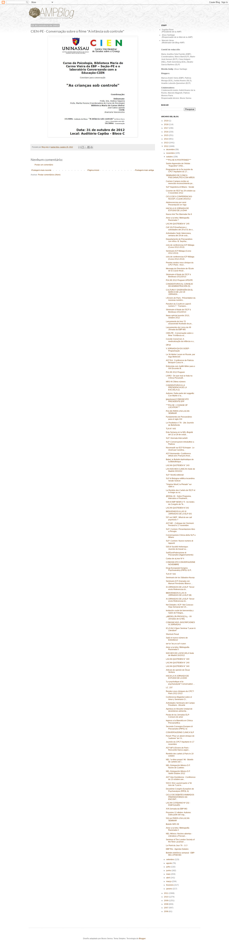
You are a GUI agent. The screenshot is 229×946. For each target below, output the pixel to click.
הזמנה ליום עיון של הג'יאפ (176, 644)
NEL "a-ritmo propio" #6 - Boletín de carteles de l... (179, 761)
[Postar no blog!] (82, 147)
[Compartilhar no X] (85, 147)
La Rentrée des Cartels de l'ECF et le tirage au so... (180, 491)
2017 (166, 128)
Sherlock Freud (172, 634)
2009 (166, 900)
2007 (166, 908)
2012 (166, 146)
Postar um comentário (44, 165)
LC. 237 (169, 687)
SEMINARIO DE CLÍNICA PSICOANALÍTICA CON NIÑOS (180, 176)
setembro (170, 859)
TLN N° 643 (171, 429)
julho (168, 867)
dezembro (170, 149)
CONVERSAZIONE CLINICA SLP (180, 732)
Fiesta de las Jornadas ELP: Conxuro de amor (178, 716)
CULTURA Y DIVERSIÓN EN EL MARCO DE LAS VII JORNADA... (179, 292)
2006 (166, 911)
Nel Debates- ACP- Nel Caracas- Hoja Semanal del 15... (180, 606)
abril (168, 878)
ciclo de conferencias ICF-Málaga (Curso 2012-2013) (180, 246)
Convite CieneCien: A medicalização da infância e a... (180, 340)
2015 (166, 135)
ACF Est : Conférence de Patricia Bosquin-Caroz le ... (180, 361)
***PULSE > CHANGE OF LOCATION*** (177, 406)
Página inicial (93, 170)
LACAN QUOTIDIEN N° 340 (177, 659)
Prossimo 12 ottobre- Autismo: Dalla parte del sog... (178, 813)
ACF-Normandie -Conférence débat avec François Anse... (178, 454)
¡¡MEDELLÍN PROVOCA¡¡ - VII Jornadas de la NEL (178, 617)
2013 (166, 143)
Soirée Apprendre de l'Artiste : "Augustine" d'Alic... (178, 164)
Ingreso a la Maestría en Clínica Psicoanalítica (179, 721)
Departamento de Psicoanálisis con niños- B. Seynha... (179, 240)
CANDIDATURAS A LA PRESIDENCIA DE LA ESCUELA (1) (176, 387)
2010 (166, 897)
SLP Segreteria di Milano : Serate (180, 187)
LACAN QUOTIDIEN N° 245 (177, 224)
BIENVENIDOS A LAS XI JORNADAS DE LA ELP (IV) (179, 512)
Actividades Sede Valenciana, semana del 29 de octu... (178, 234)
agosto (169, 863)
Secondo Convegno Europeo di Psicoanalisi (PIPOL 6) (179, 727)
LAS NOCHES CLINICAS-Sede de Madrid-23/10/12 (180, 470)
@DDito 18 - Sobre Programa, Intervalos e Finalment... (178, 497)
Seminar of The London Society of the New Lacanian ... (180, 840)
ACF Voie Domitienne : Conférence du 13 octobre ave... (181, 778)
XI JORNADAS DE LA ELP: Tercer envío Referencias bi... (180, 588)
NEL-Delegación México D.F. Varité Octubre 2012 (178, 772)
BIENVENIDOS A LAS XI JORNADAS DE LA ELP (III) (178, 594)
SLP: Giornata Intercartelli (177, 438)
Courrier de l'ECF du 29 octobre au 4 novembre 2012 (180, 192)
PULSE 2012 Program (175, 372)
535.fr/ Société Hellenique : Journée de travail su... (177, 548)
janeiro (169, 889)
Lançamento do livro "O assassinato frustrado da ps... (179, 322)
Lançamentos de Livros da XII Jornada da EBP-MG (178, 328)
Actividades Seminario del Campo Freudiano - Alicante (180, 704)
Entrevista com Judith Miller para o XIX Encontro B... (180, 367)
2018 (166, 124)
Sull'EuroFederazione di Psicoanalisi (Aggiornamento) (179, 554)
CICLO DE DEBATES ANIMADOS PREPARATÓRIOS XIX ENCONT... (180, 797)
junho (169, 870)
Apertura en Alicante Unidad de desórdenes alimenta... (179, 710)
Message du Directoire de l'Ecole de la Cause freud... (180, 269)
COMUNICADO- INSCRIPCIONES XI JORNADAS (180, 623)
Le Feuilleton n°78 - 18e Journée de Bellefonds (180, 424)
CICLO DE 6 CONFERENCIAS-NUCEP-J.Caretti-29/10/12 (179, 197)
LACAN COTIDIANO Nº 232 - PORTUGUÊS (178, 804)
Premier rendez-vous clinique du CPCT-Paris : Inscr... (179, 264)
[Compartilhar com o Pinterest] (91, 147)
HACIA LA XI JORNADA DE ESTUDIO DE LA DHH (177, 209)
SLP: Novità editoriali (175, 475)
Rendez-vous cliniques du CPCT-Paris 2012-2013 (180, 692)
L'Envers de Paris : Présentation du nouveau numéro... (181, 299)
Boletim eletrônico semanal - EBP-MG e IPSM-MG (180, 854)
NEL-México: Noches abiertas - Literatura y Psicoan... (179, 835)
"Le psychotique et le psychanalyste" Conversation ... (180, 683)
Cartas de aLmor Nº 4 (175, 558)
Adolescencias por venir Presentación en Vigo (176, 203)
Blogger (142, 938)
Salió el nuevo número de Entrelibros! (177, 639)
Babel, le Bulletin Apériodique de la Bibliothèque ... (180, 460)
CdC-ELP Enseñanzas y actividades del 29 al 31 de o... (180, 228)
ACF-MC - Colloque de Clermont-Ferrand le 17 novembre (180, 524)
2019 (166, 121)
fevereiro (170, 885)
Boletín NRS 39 (172, 824)
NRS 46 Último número (176, 382)
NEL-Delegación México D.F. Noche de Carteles (178, 766)
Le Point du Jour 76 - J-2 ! (177, 845)
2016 (166, 132)
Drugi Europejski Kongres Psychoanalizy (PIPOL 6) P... (179, 569)
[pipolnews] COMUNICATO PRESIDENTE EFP (177, 400)
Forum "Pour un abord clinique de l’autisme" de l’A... (180, 737)
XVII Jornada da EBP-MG (176, 809)
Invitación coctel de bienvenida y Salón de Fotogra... (179, 611)
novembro (170, 153)
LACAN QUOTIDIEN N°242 (177, 508)
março (169, 881)
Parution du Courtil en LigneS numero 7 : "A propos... (178, 305)
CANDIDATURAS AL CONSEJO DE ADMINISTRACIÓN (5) (179, 285)
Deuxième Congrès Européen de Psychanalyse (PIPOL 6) (180, 790)
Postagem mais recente (41, 170)
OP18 (168, 345)
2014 (166, 139)
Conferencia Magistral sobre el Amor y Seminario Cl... (179, 698)
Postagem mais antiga (144, 170)
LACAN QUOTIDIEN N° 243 (177, 465)
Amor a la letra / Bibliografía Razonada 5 (177, 648)
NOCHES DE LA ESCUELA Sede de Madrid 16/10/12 (180, 654)
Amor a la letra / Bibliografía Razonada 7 (177, 219)
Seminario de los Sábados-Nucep (180, 577)
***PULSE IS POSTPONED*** (178, 160)
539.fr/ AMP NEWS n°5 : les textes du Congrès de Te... (180, 503)
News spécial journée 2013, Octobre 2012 (178, 316)
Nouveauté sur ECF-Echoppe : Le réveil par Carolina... (180, 449)
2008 (166, 904)
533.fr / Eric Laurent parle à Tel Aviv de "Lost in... (179, 784)
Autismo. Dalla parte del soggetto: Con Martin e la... (180, 394)
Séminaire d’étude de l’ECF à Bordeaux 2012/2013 (178, 275)
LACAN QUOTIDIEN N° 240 (177, 663)
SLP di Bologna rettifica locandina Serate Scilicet (180, 479)
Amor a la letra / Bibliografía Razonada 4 (177, 829)
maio (168, 874)
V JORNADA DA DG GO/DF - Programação (178, 349)
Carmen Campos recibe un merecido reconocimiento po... (180, 182)
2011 (166, 893)
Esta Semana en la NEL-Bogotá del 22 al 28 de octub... (179, 433)
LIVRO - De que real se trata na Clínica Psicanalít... (179, 377)
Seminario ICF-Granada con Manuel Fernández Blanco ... (179, 582)
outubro (169, 157)
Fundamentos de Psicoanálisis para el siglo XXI (179, 418)
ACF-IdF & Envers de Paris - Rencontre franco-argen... (178, 749)
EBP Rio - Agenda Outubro (177, 849)
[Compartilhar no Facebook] (88, 147)
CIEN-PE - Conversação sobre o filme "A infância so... (179, 334)
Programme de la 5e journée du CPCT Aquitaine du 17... (179, 170)
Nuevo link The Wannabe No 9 (179, 214)
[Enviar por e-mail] (79, 147)
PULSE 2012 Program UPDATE (179, 280)
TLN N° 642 (171, 574)
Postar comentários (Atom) (49, 175)
